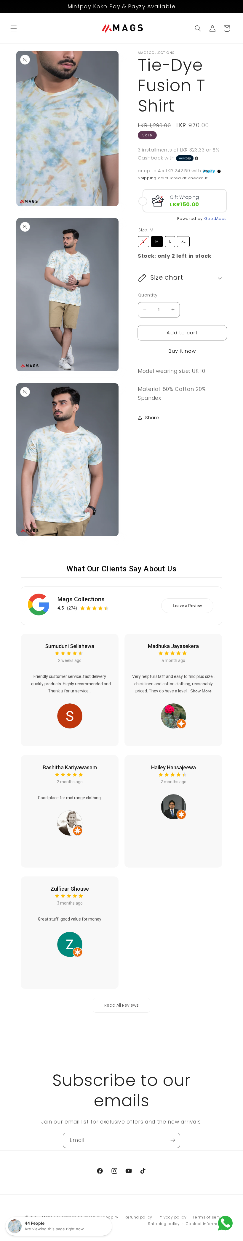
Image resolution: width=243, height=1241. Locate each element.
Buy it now (182, 351)
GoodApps (215, 218)
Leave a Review (187, 605)
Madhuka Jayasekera (173, 646)
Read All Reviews (121, 1005)
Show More (201, 691)
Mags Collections (81, 599)
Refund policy (138, 1217)
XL (183, 240)
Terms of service (210, 1217)
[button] (14, 28)
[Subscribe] (173, 1140)
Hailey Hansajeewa (173, 767)
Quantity (148, 295)
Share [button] (152, 418)
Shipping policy (164, 1223)
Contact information (206, 1223)
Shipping (147, 178)
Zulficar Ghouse (69, 889)
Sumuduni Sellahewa (69, 646)
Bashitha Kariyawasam (70, 767)
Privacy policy (173, 1217)
